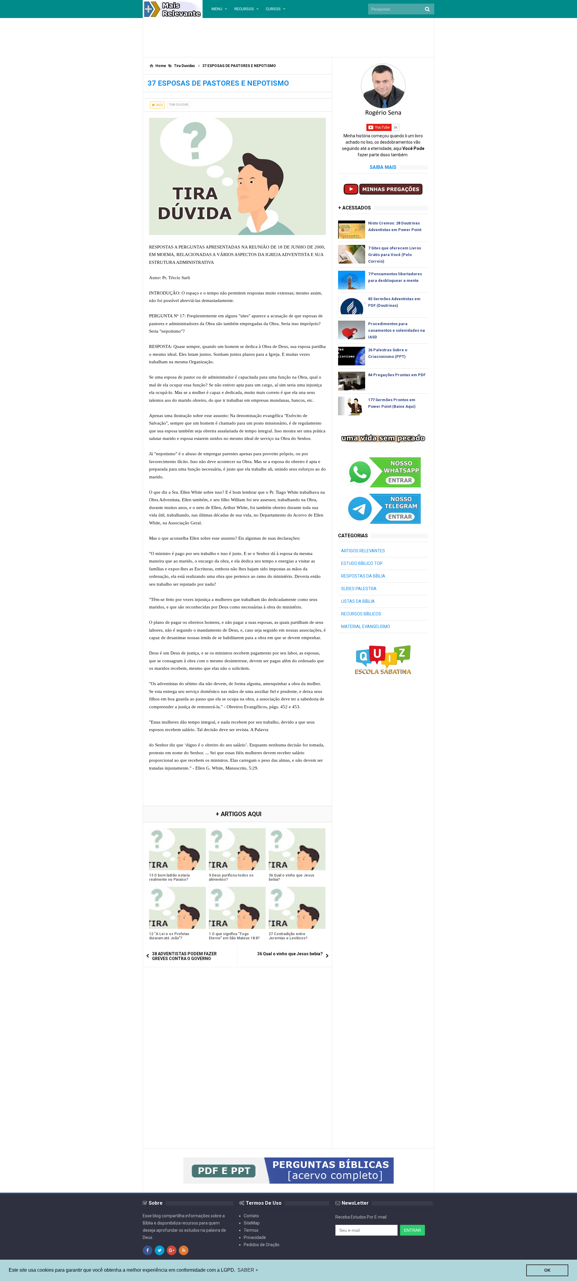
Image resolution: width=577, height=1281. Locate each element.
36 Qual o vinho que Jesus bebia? (291, 877)
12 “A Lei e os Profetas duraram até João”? (169, 936)
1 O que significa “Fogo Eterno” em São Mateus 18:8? (234, 936)
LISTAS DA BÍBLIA (358, 601)
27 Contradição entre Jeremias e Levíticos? (288, 936)
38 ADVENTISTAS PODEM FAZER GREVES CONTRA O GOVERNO (184, 956)
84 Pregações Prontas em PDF (397, 375)
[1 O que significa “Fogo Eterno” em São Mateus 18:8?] (237, 908)
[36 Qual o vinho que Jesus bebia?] (297, 849)
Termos (251, 1230)
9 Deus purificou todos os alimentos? (231, 877)
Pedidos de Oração (261, 1244)
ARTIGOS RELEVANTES (363, 550)
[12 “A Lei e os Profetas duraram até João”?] (177, 908)
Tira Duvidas (178, 104)
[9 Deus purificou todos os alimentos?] (237, 849)
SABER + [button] (247, 1270)
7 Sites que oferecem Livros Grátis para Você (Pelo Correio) (394, 255)
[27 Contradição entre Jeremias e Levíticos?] (297, 908)
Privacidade (255, 1237)
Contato (251, 1215)
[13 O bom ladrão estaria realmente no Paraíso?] (177, 849)
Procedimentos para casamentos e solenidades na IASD (396, 330)
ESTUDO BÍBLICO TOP (362, 563)
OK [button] (547, 1270)
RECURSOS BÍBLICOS (361, 614)
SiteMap (252, 1223)
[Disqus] (237, 1048)
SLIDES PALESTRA (359, 588)
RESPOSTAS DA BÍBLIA (363, 576)
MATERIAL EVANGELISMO (365, 626)
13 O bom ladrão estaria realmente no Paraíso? (169, 877)
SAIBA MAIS (383, 167)
